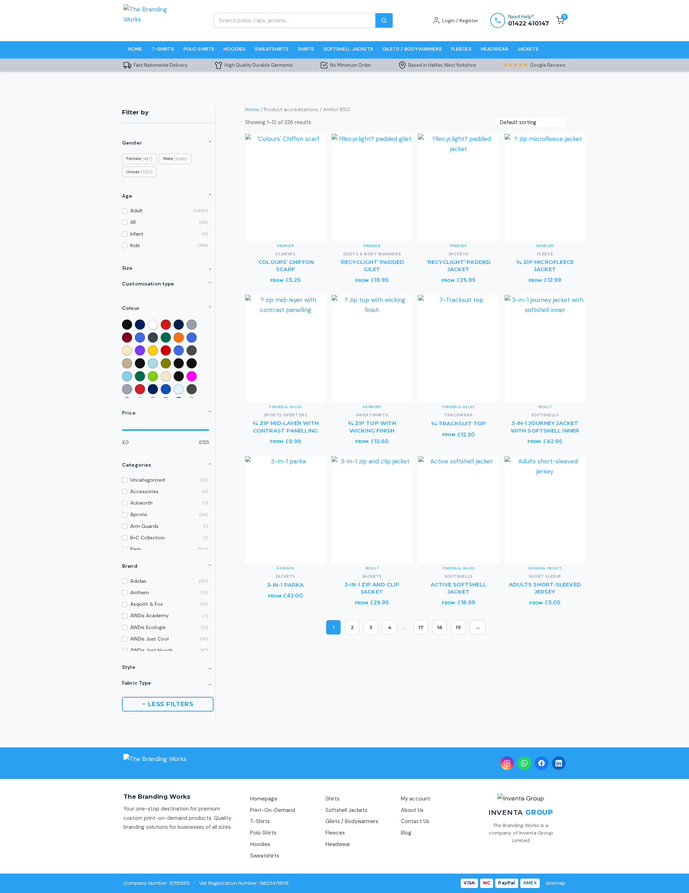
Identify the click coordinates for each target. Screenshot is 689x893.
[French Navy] (179, 325)
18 (439, 627)
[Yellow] (153, 350)
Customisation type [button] (167, 283)
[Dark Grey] (192, 350)
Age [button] (167, 196)
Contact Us (415, 821)
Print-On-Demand (272, 810)
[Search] (384, 20)
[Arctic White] (179, 389)
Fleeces (461, 49)
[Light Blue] (153, 363)
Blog (406, 832)
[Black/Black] (192, 363)
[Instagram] (507, 763)
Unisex (139, 172)
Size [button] (167, 268)
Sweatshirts (272, 49)
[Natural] (127, 350)
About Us (412, 810)
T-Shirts (260, 821)
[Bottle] (140, 376)
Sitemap (555, 883)
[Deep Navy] (153, 389)
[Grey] (127, 389)
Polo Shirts (263, 832)
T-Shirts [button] (163, 49)
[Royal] (140, 337)
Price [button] (167, 413)
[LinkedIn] (559, 763)
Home (135, 49)
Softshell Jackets (348, 49)
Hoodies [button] (234, 49)
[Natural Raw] (166, 376)
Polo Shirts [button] (199, 49)
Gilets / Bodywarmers (412, 49)
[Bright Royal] (179, 350)
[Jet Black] (179, 363)
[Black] (127, 325)
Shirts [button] (306, 49)
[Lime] (153, 376)
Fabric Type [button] (167, 683)
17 (420, 627)
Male (175, 158)
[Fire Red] (140, 389)
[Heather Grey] (192, 325)
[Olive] (166, 363)
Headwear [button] (494, 49)
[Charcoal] (153, 337)
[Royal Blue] (192, 337)
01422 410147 (528, 23)
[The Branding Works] (155, 763)
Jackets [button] (528, 49)
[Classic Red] (166, 350)
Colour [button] (167, 308)
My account (415, 798)
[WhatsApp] (524, 763)
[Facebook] (541, 763)
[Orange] (179, 337)
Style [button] (167, 667)
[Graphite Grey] (192, 389)
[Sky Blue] (127, 376)
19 (458, 627)
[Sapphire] (166, 389)
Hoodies (260, 844)
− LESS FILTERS (167, 704)
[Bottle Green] (166, 337)
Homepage (263, 798)
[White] (153, 325)
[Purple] (140, 350)
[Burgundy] (127, 337)
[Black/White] (140, 363)
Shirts (332, 798)
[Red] (166, 325)
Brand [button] (167, 566)
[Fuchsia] (192, 376)
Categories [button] (167, 465)
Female (139, 158)
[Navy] (140, 325)
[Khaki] (127, 363)
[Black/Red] (179, 376)
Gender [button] (167, 143)
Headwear (337, 844)
